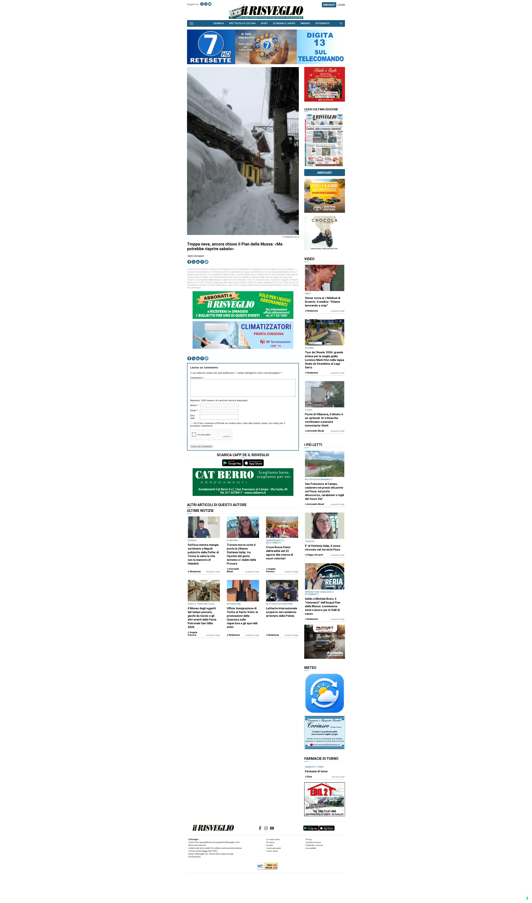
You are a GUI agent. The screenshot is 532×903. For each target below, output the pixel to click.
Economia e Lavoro (284, 23)
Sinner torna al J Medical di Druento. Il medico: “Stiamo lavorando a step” (322, 301)
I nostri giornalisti (273, 848)
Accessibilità (310, 848)
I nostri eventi (272, 851)
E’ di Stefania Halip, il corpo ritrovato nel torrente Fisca (322, 547)
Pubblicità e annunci (314, 845)
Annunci (305, 23)
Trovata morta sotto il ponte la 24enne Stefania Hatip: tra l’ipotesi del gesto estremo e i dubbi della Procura (241, 554)
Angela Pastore (270, 570)
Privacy (308, 839)
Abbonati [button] (324, 173)
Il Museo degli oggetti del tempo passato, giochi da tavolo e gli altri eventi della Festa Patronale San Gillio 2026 (202, 618)
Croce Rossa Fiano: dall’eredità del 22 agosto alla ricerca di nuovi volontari (279, 553)
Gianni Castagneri (196, 256)
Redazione (195, 571)
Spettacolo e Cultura (242, 23)
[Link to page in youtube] (209, 4)
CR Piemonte (322, 23)
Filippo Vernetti (315, 555)
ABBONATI (329, 4)
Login (341, 4)
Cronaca (218, 23)
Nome (194, 405)
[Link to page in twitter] (193, 262)
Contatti (269, 845)
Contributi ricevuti (313, 842)
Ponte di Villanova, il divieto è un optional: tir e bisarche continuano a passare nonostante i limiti (324, 420)
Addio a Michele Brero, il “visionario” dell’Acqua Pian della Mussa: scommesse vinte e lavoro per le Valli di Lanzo (322, 606)
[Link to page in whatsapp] (206, 262)
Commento (197, 377)
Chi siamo (270, 842)
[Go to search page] (341, 23)
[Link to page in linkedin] (198, 262)
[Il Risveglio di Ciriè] (266, 11)
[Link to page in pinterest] (202, 262)
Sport (264, 23)
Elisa (309, 776)
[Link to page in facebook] (202, 4)
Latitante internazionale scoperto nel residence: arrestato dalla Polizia (281, 612)
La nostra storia (273, 839)
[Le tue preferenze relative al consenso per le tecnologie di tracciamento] (527, 898)
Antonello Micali (233, 570)
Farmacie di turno (316, 771)
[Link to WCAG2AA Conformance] (266, 866)
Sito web (192, 417)
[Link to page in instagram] (206, 4)
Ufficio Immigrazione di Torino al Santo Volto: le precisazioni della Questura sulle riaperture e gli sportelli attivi (242, 618)
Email (194, 410)
